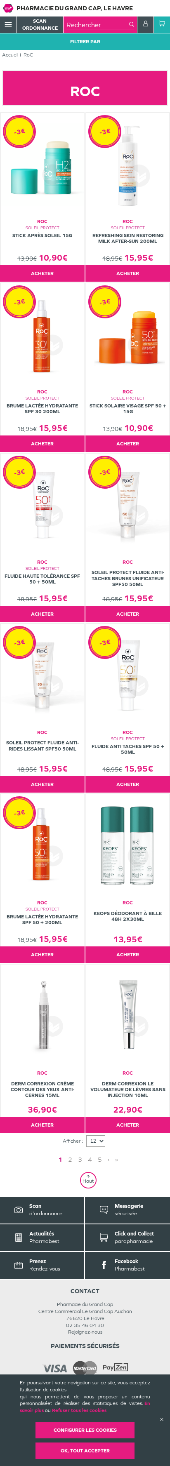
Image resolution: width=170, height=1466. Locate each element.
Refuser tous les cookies (79, 1410)
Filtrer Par (85, 42)
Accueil (10, 55)
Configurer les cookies (85, 1430)
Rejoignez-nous (85, 1332)
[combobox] (97, 24)
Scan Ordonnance (40, 24)
